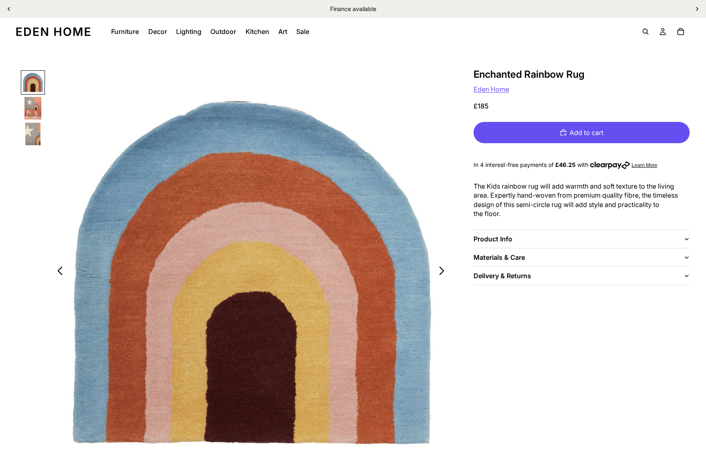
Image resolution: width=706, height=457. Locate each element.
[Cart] (681, 32)
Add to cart (586, 132)
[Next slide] (697, 9)
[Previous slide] (9, 9)
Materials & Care (499, 257)
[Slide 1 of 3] (33, 82)
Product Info (493, 239)
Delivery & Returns (502, 276)
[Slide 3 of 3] (33, 134)
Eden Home (491, 89)
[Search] (646, 32)
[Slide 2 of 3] (33, 108)
